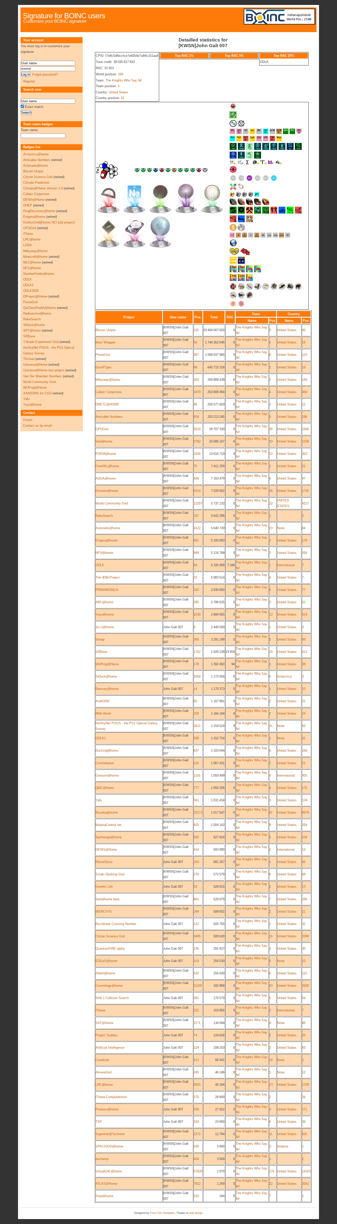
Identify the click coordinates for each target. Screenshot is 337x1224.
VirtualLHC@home (108, 1171)
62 (122, 98)
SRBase (101, 652)
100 (196, 713)
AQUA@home (105, 478)
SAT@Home (104, 1023)
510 (196, 1196)
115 (304, 973)
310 (196, 590)
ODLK (99, 565)
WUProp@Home (107, 664)
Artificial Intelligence (109, 1047)
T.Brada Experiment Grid (40, 342)
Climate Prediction (36, 182)
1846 (305, 429)
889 (196, 553)
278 (196, 874)
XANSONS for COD (37, 393)
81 (271, 812)
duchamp (102, 1159)
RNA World (103, 713)
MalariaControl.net (108, 825)
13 (271, 454)
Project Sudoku (106, 1035)
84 (303, 528)
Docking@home (106, 750)
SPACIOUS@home (109, 1146)
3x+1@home (104, 627)
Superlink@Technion (110, 1134)
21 (303, 763)
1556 (197, 454)
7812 (197, 1183)
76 (195, 466)
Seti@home (103, 441)
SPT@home (32, 330)
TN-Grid (28, 359)
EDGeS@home (106, 961)
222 (196, 1010)
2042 (305, 1183)
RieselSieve (103, 862)
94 (195, 565)
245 (196, 1072)
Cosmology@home (109, 985)
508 (196, 738)
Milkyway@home (107, 379)
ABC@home (104, 602)
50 (195, 342)
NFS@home (104, 553)
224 (196, 1047)
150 (196, 862)
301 (196, 998)
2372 (197, 1134)
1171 (197, 1023)
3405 (197, 936)
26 (303, 1035)
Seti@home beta (107, 899)
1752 (197, 652)
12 (303, 404)
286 (304, 899)
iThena (100, 1010)
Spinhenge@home (108, 837)
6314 (197, 491)
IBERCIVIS (103, 911)
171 (304, 1109)
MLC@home (32, 262)
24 (303, 713)
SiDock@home (106, 676)
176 (271, 1171)
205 (196, 602)
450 (304, 392)
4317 (305, 503)
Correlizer (102, 1060)
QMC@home (104, 788)
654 (196, 417)
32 (195, 577)
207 (196, 516)
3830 (305, 985)
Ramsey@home (106, 689)
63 (303, 726)
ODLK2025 (31, 291)
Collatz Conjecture (108, 392)
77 (303, 590)
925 (196, 825)
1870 (197, 392)
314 (304, 614)
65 (195, 701)
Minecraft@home (35, 257)
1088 (305, 936)
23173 (198, 812)
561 (196, 800)
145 (304, 379)
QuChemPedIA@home (39, 308)
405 (304, 775)
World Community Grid (111, 503)
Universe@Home (35, 364)
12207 (198, 503)
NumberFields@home (38, 274)
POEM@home (105, 454)
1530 (197, 614)
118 (196, 763)
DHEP (27, 205)
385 (196, 639)
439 (196, 478)
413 (196, 1060)
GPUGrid (101, 429)
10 (271, 652)
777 (196, 788)
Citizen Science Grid (110, 936)
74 (195, 1035)
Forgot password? (45, 74)
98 (195, 367)
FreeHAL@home (107, 466)
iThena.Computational (111, 1097)
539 (196, 1109)
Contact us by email (37, 425)
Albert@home (105, 973)
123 (304, 355)
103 (196, 1122)
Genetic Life (104, 886)
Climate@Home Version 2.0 (43, 188)
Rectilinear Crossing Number (115, 924)
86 (303, 1023)
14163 (306, 1171)
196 (304, 417)
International (286, 565)
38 (303, 664)
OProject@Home (35, 296)
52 (303, 602)
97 (303, 478)
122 (196, 924)
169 (120, 74)
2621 (197, 726)
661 (196, 540)
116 (196, 330)
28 (271, 429)
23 (271, 528)
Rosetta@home (106, 812)
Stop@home (104, 1196)
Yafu (98, 800)
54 (303, 998)
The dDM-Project (107, 577)
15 (303, 961)
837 (196, 750)
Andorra (282, 1146)
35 (271, 491)
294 (196, 911)
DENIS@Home (106, 849)
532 (196, 973)
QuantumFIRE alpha (110, 948)
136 (196, 948)
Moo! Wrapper (105, 342)
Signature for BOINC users (64, 16)
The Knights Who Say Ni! (124, 80)
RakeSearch (104, 516)
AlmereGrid (103, 1072)
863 (196, 899)
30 (303, 948)
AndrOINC (102, 701)
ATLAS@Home (106, 1183)
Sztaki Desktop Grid (109, 874)
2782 (197, 441)
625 (304, 1134)
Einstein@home (106, 491)
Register (29, 81)
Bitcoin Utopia (105, 330)
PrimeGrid (102, 355)
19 (303, 342)
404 (196, 1159)
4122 (197, 528)
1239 (305, 1084)
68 (303, 874)
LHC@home (104, 1084)
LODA (27, 245)
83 (303, 1047)
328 (196, 1146)
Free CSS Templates (162, 1212)
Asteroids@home (107, 528)
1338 (305, 441)
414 (196, 849)
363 (196, 379)
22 (303, 466)
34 (303, 1097)
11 (270, 1134)
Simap (100, 639)
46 (303, 330)
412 (304, 652)
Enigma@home (106, 540)
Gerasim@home (107, 775)
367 (196, 355)
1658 (197, 676)
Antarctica (284, 676)
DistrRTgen (103, 367)
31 (303, 701)
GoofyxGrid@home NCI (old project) (49, 222)
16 (271, 936)
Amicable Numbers (109, 417)
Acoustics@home (36, 154)
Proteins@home (106, 1109)
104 (304, 837)
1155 (197, 775)
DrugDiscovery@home (39, 211)
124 (304, 800)
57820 (198, 1171)
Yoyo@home (104, 614)
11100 (198, 985)
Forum (27, 420)
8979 (305, 812)
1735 (305, 491)
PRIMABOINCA (106, 590)
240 (304, 750)
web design (196, 1212)
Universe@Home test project (43, 370)
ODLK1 (100, 738)
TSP (98, 1122)
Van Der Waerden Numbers (42, 376)
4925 (197, 1084)
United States (118, 92)
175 (304, 788)
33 (271, 441)
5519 (197, 429)
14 (195, 689)
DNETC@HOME (107, 404)
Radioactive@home (37, 313)
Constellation (104, 763)
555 (196, 837)
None (280, 528)
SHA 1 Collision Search (112, 998)
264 (304, 553)
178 (304, 540)
